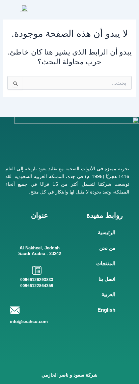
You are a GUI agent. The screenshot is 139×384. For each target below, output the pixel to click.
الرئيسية (106, 232)
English (106, 310)
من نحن (107, 248)
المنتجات (105, 263)
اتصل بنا (107, 279)
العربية (108, 294)
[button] (128, 8)
